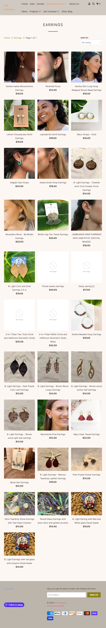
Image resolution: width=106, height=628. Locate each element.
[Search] (93, 3)
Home (25, 4)
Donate (40, 4)
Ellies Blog (67, 11)
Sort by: (84, 38)
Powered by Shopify (55, 606)
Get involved (50, 11)
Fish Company (9, 7)
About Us (74, 4)
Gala (32, 4)
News (25, 11)
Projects (34, 11)
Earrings (18, 38)
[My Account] (89, 3)
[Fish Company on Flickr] (4, 597)
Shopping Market (55, 4)
